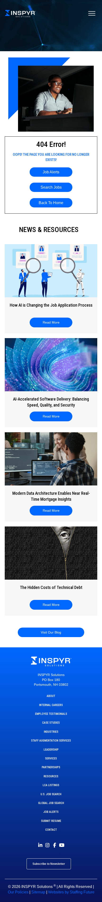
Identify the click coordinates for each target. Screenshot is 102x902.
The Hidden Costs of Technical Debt (51, 587)
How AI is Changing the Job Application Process (51, 305)
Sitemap (38, 892)
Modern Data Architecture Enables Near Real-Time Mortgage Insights (51, 496)
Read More (54, 322)
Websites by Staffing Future (71, 892)
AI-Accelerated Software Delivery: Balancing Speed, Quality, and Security (51, 402)
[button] (51, 172)
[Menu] (91, 14)
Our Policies (18, 892)
